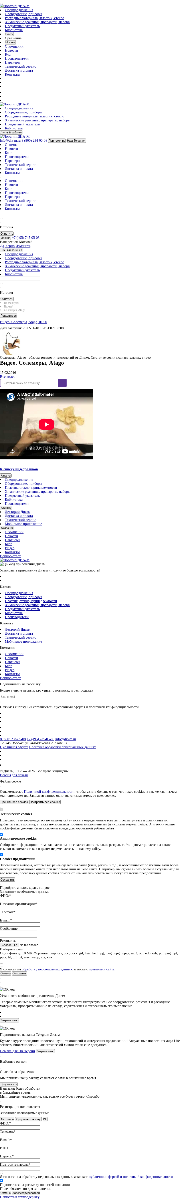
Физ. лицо (7, 1119)
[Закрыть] (0, 786)
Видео (9, 548)
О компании (14, 46)
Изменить (23, 246)
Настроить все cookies (45, 802)
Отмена (5, 1193)
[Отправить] (0, 218)
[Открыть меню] (0, 3)
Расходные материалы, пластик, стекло (34, 18)
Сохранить (7, 879)
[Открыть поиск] (2, 3)
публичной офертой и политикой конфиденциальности (131, 1177)
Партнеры (12, 62)
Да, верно (7, 246)
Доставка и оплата (19, 70)
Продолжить (8, 1084)
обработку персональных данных (47, 969)
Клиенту (6, 507)
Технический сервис (20, 66)
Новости (11, 50)
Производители (17, 58)
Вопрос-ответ (10, 556)
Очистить (6, 233)
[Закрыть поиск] (0, 222)
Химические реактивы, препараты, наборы (37, 22)
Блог (8, 54)
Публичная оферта (14, 747)
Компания (7, 528)
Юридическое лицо (28, 1119)
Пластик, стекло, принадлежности (31, 487)
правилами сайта (102, 969)
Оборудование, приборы (23, 14)
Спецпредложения (19, 10)
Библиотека (14, 30)
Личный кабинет (11, 132)
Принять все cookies (14, 802)
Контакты (12, 74)
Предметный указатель (22, 26)
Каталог (5, 475)
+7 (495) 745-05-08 (40, 739)
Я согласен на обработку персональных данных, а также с (86, 1177)
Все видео (7, 376)
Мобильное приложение (23, 524)
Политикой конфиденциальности (49, 791)
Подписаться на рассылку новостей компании (35, 1185)
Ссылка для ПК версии (17, 1051)
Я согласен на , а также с (57, 969)
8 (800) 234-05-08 (13, 739)
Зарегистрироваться (26, 1193)
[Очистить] (2, 218)
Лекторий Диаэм (17, 512)
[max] (7, 92)
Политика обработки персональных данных (62, 747)
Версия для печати (14, 775)
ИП (45, 1119)
